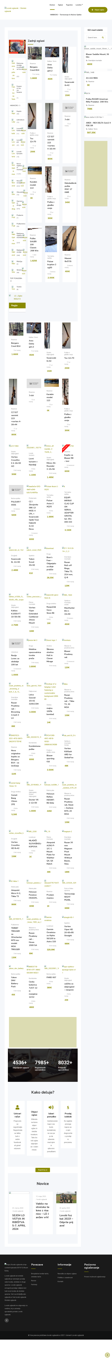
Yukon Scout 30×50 (32, 562)
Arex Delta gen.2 (49, 67)
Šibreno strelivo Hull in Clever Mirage (50, 655)
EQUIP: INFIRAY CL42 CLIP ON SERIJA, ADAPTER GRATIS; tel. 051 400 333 (69, 509)
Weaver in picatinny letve (69, 647)
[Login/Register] (85, 10)
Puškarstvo (15, 925)
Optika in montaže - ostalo (67, 602)
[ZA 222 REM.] (89, 72)
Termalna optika (50, 257)
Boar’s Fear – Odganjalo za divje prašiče (51, 563)
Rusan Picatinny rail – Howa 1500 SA (33, 939)
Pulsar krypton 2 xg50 (51, 264)
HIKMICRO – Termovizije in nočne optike (65, 15)
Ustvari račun (17, 1115)
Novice (33, 1281)
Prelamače (32, 498)
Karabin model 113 (33, 185)
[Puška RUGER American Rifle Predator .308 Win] (87, 93)
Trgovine (69, 5)
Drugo (49, 554)
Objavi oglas (99, 10)
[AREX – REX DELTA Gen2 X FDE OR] (93, 117)
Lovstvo (78, 5)
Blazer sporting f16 (50, 758)
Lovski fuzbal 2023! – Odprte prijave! (66, 1220)
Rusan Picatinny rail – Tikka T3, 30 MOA (69, 701)
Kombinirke (33, 743)
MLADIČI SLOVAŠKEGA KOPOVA (35, 843)
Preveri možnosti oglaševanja (94, 1277)
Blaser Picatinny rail (68, 654)
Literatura (14, 652)
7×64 (67, 119)
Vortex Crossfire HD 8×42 (15, 845)
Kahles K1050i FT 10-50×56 (16, 613)
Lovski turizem (31, 454)
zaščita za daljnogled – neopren (69, 986)
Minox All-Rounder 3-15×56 (51, 466)
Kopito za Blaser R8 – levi (68, 458)
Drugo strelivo (51, 603)
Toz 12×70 (69, 358)
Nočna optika (15, 498)
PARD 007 (51, 977)
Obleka (49, 705)
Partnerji (34, 1285)
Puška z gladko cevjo (50, 205)
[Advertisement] (43, 1032)
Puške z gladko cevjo (34, 134)
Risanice (33, 63)
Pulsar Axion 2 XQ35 (50, 503)
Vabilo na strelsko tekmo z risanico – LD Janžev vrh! (42, 1210)
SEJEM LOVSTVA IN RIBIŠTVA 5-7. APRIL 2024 (19, 1222)
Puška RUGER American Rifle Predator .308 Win (97, 100)
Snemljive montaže (67, 558)
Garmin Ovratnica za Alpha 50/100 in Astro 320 (51, 935)
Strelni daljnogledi (15, 452)
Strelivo (49, 646)
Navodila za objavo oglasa (67, 1274)
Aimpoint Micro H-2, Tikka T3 (16, 893)
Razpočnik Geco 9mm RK (51, 610)
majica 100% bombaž (50, 711)
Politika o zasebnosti (65, 1278)
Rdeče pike (50, 790)
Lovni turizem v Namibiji (33, 461)
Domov (52, 5)
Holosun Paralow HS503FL (33, 895)
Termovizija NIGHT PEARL (69, 897)
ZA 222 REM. (92, 78)
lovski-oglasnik (18, 1211)
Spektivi (31, 555)
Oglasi (60, 5)
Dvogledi (14, 555)
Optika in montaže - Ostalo (67, 743)
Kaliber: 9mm (51, 61)
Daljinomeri (33, 691)
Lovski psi (32, 837)
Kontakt (60, 1281)
